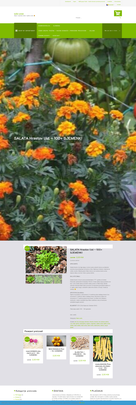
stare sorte (90, 325)
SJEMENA (109, 1)
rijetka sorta (99, 323)
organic (88, 323)
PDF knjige (18, 395)
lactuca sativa (104, 321)
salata (71, 325)
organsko (93, 323)
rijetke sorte (106, 323)
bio (78, 321)
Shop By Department (26, 34)
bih (75, 321)
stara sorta (84, 325)
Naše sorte (79, 318)
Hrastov (91, 321)
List (71, 323)
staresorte (97, 325)
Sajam (74, 1)
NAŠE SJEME (19, 14)
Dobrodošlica (117, 1)
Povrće (17, 399)
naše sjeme (76, 323)
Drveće (17, 397)
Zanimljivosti (68, 1)
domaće (87, 321)
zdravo (102, 325)
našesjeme (83, 323)
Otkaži (83, 403)
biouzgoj (81, 321)
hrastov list (97, 321)
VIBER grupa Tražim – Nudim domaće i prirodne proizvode (91, 1)
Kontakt (119, 4)
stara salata (77, 325)
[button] (64, 249)
